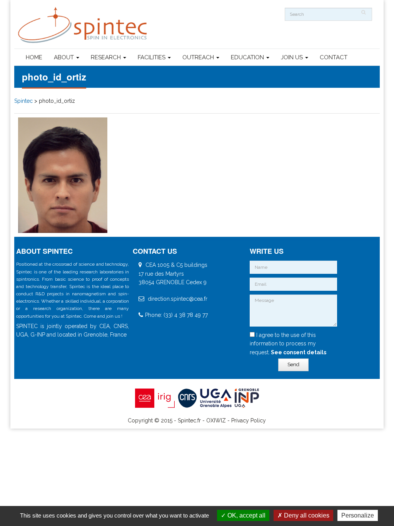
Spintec (23, 101)
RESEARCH (106, 57)
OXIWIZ (216, 420)
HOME (34, 57)
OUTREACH (198, 57)
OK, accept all (245, 515)
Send (293, 364)
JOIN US (292, 57)
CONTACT (333, 57)
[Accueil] (83, 25)
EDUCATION (248, 57)
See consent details (298, 352)
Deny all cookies (305, 515)
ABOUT (64, 57)
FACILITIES (152, 57)
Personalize (357, 515)
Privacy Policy (248, 420)
